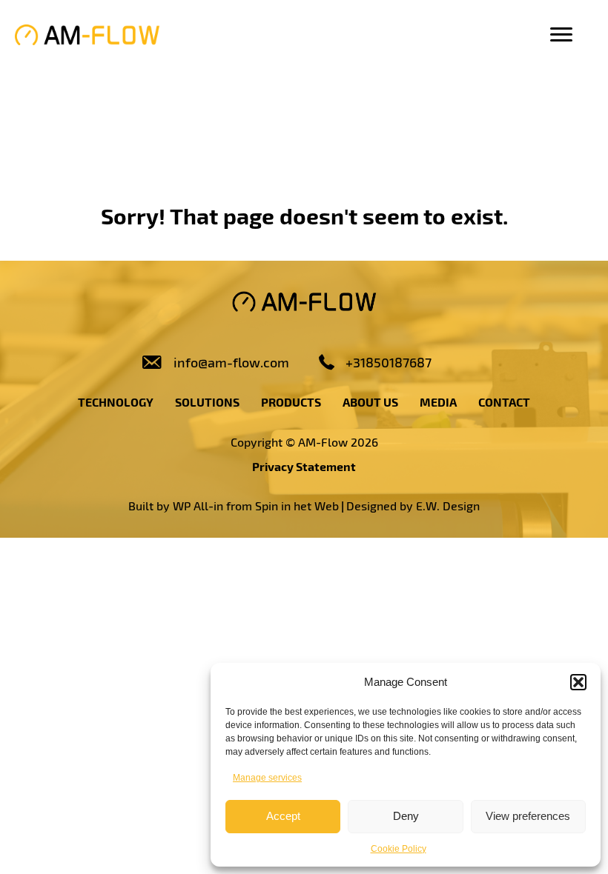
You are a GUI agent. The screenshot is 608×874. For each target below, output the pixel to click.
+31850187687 (389, 362)
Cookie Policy (398, 849)
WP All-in (198, 505)
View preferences (528, 816)
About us (370, 402)
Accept (283, 816)
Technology (115, 402)
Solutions (207, 402)
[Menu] (561, 34)
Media (438, 402)
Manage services (267, 778)
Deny (406, 816)
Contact (504, 402)
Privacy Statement (304, 466)
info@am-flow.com (231, 362)
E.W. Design (448, 505)
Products (291, 402)
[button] (578, 682)
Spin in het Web (297, 505)
